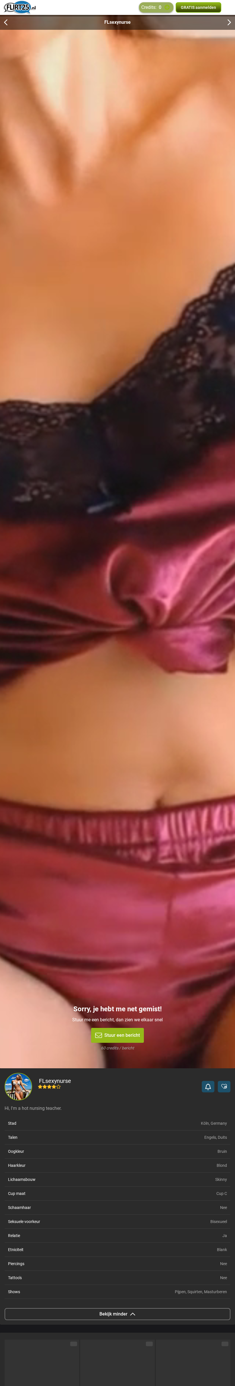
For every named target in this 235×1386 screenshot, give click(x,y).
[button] (208, 1086)
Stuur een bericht (122, 1035)
